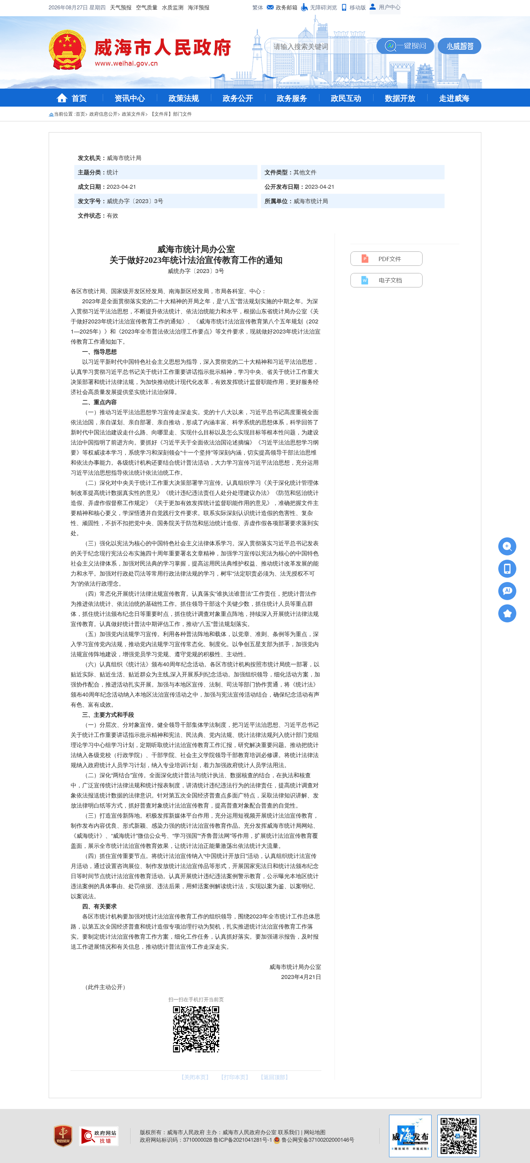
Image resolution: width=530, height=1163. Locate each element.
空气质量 (147, 7)
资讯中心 (130, 97)
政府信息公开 (103, 113)
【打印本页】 (234, 1077)
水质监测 (173, 7)
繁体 (257, 7)
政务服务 (292, 97)
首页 (79, 97)
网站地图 (315, 1132)
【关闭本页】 (195, 1077)
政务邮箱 (286, 7)
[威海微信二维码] (458, 1136)
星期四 (97, 7)
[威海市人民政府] (145, 52)
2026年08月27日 (69, 7)
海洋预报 (198, 7)
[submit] (405, 46)
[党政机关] (64, 1135)
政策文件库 (133, 113)
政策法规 (184, 97)
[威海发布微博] (410, 1136)
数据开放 (400, 97)
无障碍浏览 (323, 7)
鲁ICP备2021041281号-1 (242, 1139)
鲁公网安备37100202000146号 (317, 1139)
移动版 (358, 7)
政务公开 (238, 97)
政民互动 (346, 97)
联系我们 (289, 1132)
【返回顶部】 (274, 1077)
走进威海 (454, 97)
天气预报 (121, 7)
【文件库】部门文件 (171, 113)
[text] (320, 46)
